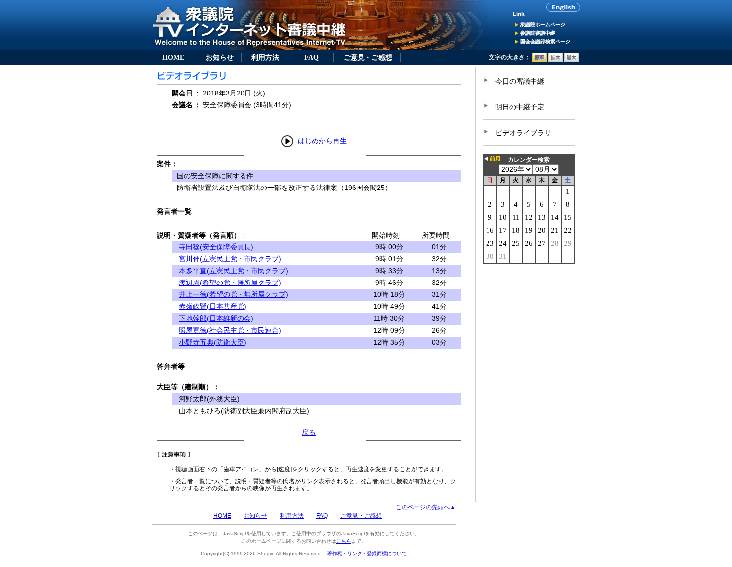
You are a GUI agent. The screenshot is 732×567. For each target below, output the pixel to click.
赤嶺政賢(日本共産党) (212, 306)
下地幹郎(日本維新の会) (216, 318)
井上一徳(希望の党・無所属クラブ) (233, 294)
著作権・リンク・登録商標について (367, 553)
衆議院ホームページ (542, 24)
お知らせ (220, 57)
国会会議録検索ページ (545, 41)
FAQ (311, 57)
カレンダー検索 (529, 159)
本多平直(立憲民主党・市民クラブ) (233, 271)
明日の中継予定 (519, 107)
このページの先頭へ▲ (426, 507)
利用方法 (265, 57)
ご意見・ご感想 (368, 57)
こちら (343, 541)
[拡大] (555, 59)
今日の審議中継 (519, 81)
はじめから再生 (322, 141)
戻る (309, 432)
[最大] (571, 59)
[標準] (539, 59)
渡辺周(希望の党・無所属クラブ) (230, 282)
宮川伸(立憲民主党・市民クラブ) (230, 259)
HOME (173, 57)
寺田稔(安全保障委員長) (216, 247)
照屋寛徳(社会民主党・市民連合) (230, 330)
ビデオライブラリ (523, 133)
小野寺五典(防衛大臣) (212, 342)
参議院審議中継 (537, 33)
